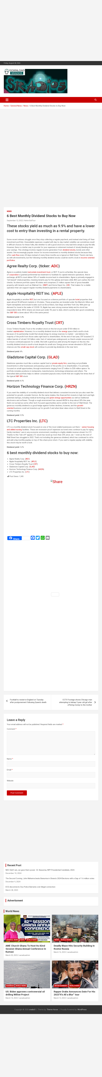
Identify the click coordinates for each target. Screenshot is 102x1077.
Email (10, 770)
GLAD (53, 357)
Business (10, 986)
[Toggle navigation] (7, 100)
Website (10, 781)
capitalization (18, 331)
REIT (31, 299)
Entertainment (60, 986)
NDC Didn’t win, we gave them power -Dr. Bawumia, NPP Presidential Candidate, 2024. (40, 870)
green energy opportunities (61, 398)
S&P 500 (13, 312)
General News (12, 940)
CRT (59, 322)
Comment (11, 729)
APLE (57, 293)
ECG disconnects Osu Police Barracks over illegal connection (30, 887)
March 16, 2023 (60, 952)
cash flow (16, 255)
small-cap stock (27, 347)
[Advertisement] (51, 30)
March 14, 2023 (12, 998)
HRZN (71, 386)
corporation (14, 275)
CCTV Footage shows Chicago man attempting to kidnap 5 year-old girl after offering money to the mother (75, 702)
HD (68, 285)
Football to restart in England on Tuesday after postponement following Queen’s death (28, 701)
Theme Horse (52, 1009)
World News (12, 911)
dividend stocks (69, 250)
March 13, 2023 (60, 998)
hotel (77, 299)
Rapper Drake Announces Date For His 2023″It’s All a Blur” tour (74, 993)
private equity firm (59, 363)
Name (10, 759)
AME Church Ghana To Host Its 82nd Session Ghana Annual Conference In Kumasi (26, 948)
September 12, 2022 (15, 221)
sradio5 (32, 1009)
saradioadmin (24, 955)
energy (64, 331)
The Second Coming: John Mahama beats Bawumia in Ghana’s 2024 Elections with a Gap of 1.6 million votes (50, 878)
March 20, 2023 (12, 955)
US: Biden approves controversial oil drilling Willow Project (25, 993)
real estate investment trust (39, 272)
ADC (54, 266)
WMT (45, 285)
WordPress (82, 1009)
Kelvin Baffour (30, 221)
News (9, 211)
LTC (43, 421)
